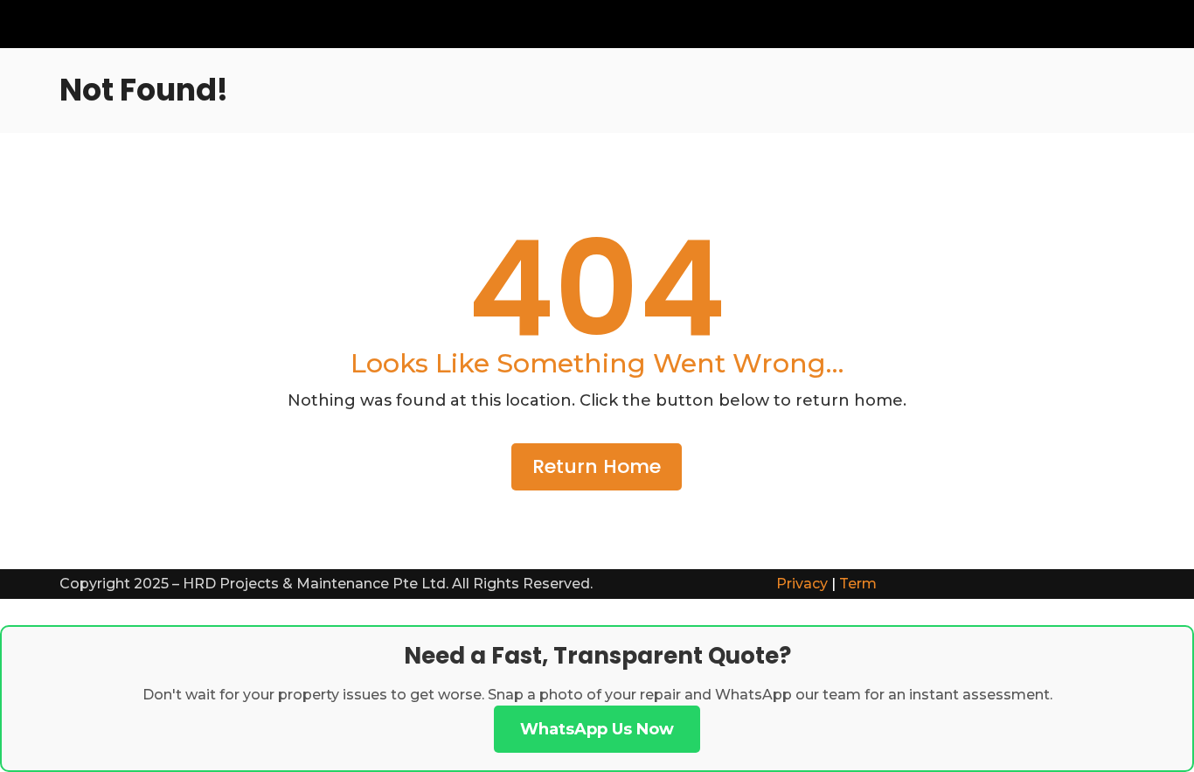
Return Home (596, 466)
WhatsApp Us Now (597, 729)
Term (858, 583)
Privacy (802, 583)
